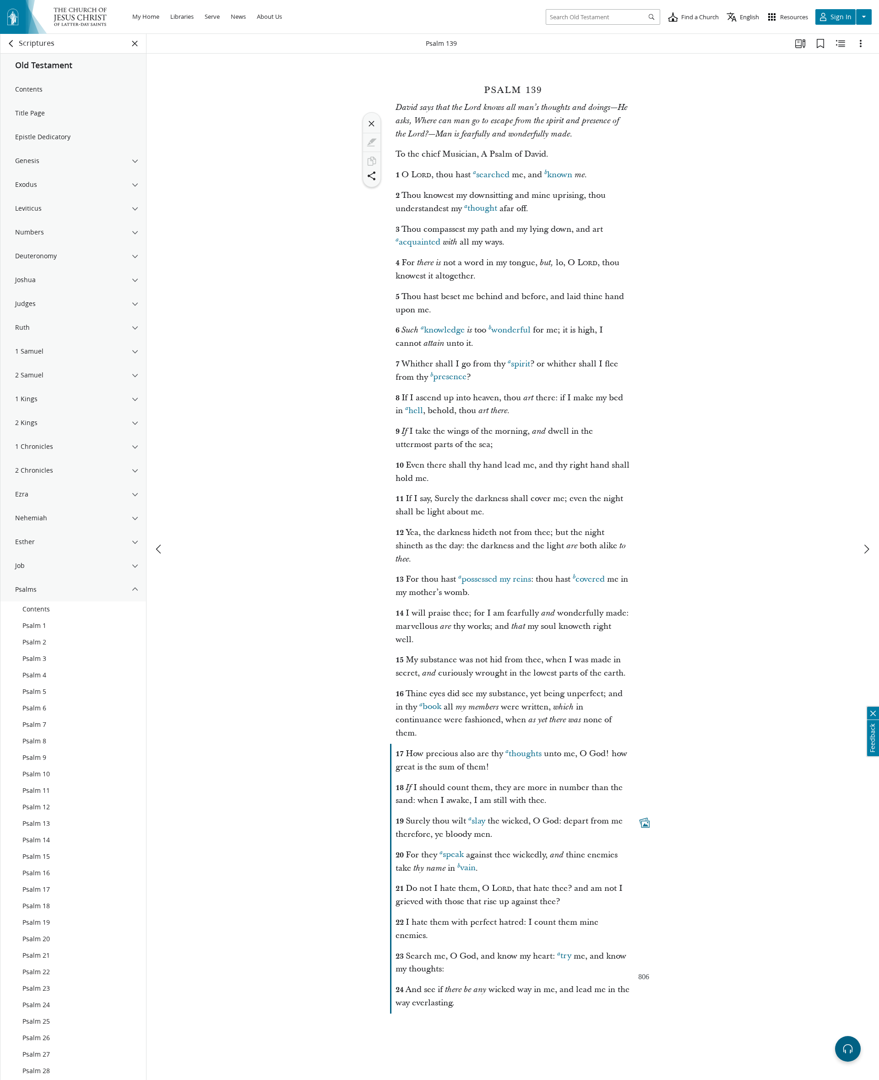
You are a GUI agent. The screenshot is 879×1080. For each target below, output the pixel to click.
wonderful (511, 330)
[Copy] (371, 161)
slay (478, 821)
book (432, 707)
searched (493, 174)
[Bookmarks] (820, 43)
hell (415, 410)
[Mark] (371, 142)
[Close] (371, 123)
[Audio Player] (848, 1049)
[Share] (371, 176)
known (559, 174)
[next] (866, 549)
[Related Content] (840, 43)
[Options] (861, 43)
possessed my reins (496, 579)
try (565, 956)
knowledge (444, 330)
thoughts (525, 753)
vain (468, 868)
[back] (11, 43)
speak (453, 855)
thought (482, 208)
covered (590, 579)
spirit (520, 364)
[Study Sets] (800, 43)
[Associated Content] (644, 823)
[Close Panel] (135, 43)
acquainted (419, 242)
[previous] (159, 549)
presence (450, 377)
